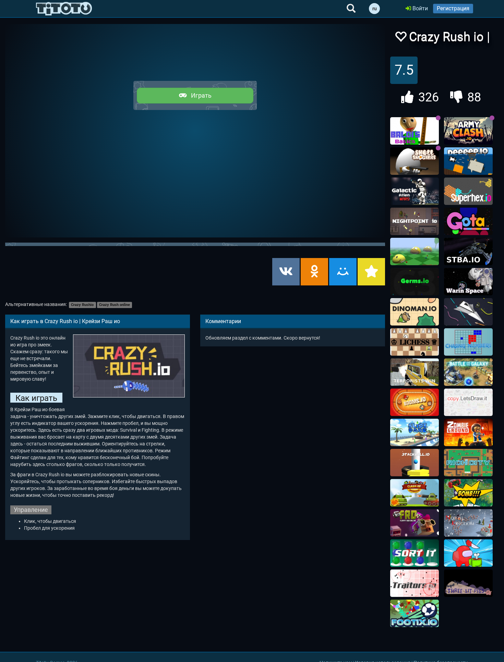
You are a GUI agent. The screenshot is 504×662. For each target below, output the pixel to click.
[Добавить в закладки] (371, 271)
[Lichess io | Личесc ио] (414, 342)
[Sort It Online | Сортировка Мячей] (414, 553)
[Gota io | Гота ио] (468, 221)
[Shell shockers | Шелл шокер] (414, 161)
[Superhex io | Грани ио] (468, 191)
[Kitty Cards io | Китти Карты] (468, 492)
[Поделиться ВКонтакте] (286, 271)
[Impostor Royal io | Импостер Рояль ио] (468, 553)
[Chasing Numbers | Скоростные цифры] (468, 342)
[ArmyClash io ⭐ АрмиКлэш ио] (468, 131)
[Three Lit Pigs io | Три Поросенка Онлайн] (468, 583)
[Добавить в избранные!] (400, 38)
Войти (419, 8)
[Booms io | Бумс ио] (414, 402)
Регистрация (453, 8)
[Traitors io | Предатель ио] (414, 583)
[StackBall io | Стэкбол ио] (414, 462)
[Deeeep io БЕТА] (468, 161)
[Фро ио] (414, 523)
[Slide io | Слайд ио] (414, 432)
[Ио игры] (64, 8)
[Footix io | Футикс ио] (414, 613)
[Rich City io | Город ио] (468, 462)
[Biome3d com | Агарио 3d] (414, 251)
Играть (199, 95)
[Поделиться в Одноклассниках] (314, 271)
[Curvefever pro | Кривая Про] (468, 312)
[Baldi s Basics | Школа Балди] (414, 131)
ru (374, 8)
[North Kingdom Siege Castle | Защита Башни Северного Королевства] (468, 523)
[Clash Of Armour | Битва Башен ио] (414, 492)
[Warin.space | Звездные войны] (468, 281)
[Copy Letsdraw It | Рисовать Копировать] (468, 402)
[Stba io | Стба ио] (468, 251)
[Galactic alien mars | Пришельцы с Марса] (414, 191)
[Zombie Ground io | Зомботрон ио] (468, 432)
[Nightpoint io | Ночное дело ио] (414, 221)
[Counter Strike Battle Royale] (414, 372)
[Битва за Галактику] (468, 372)
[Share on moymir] (343, 271)
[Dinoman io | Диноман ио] (414, 312)
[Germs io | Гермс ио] (414, 281)
